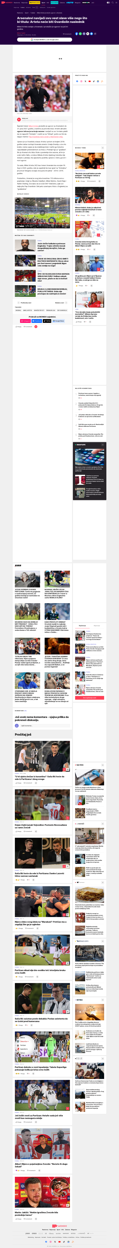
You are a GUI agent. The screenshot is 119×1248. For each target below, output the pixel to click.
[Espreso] (34, 1233)
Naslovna (20, 13)
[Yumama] (81, 1233)
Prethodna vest (26, 303)
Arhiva (77, 1237)
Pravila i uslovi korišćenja (54, 1237)
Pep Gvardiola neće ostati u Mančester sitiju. (46, 137)
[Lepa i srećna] (58, 1233)
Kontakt (44, 1237)
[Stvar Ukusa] (90, 1233)
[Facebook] (77, 81)
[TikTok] (94, 81)
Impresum (37, 1237)
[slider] (22, 226)
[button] (67, 34)
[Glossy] (51, 1233)
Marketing (31, 1237)
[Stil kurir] (46, 1233)
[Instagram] (81, 81)
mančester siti (39, 310)
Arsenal (18, 310)
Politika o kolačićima (68, 1237)
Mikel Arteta (33, 126)
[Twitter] (85, 81)
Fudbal (33, 13)
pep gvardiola (62, 310)
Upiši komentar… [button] (26, 726)
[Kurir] (27, 1233)
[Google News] (98, 81)
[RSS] (102, 81)
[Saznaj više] (102, 444)
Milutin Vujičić (21, 33)
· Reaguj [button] (82, 181)
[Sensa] (73, 1233)
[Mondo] (6, 2)
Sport (26, 13)
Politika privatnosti (85, 1237)
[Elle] (41, 1233)
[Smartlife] (66, 1233)
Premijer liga (50, 310)
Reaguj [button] (19, 326)
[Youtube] (90, 81)
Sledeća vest (59, 303)
